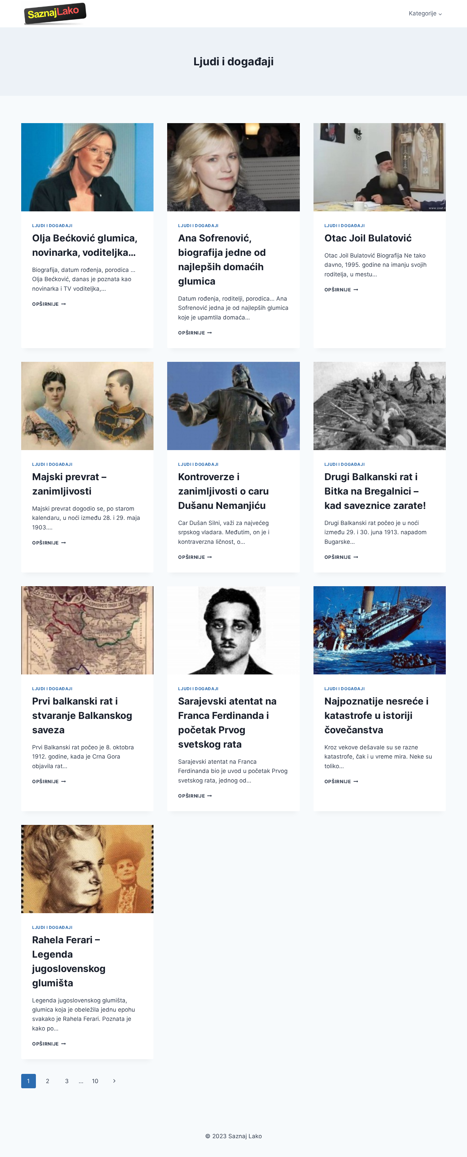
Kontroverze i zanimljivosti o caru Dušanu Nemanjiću (223, 491)
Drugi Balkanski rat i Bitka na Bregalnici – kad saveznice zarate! (375, 491)
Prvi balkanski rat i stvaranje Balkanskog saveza (82, 715)
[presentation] (87, 167)
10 (95, 1081)
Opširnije (49, 304)
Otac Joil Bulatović (368, 238)
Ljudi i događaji (52, 225)
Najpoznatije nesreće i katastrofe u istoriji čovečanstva (376, 715)
